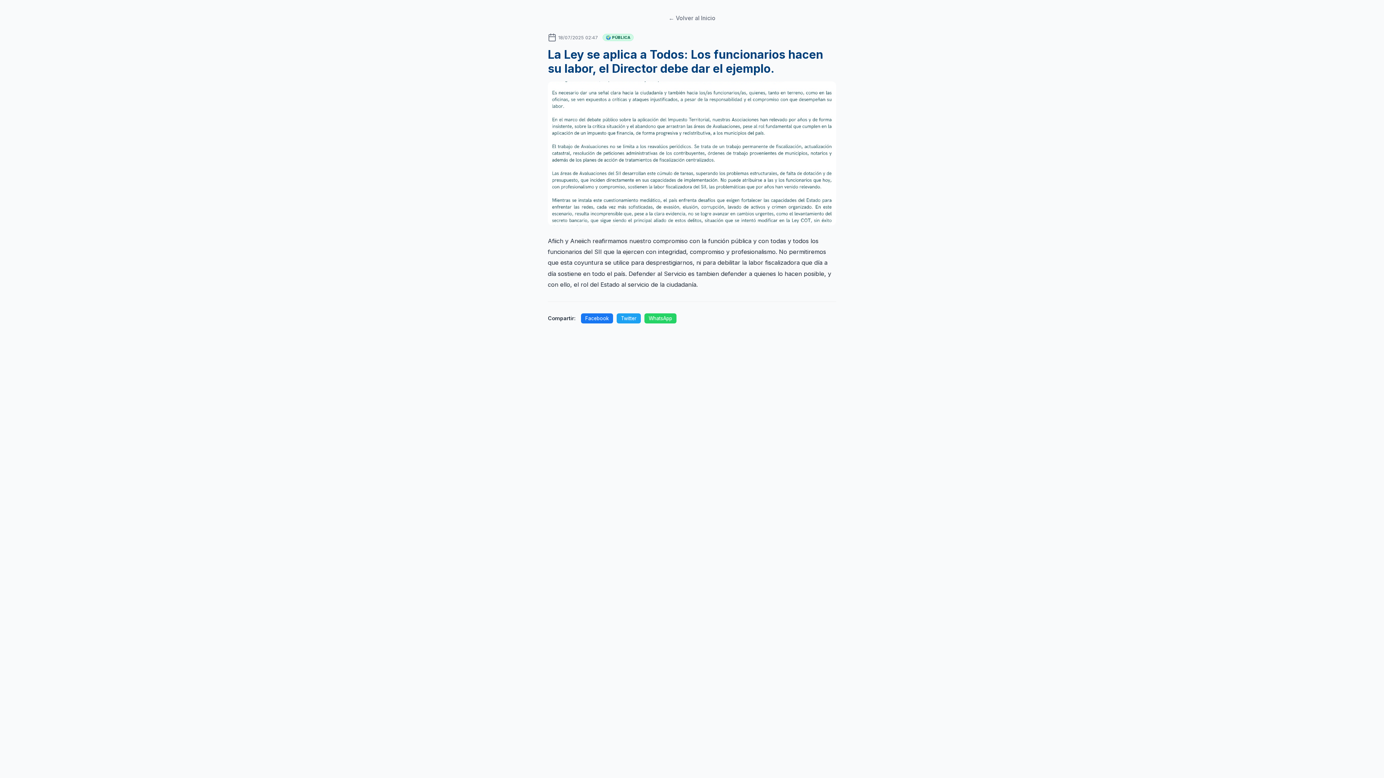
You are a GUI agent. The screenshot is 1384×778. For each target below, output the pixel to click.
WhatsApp (660, 318)
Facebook (597, 318)
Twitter (628, 318)
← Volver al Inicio (692, 18)
